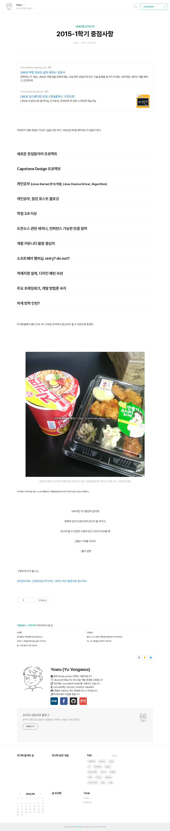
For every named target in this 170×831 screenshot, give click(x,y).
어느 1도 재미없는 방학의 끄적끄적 (99, 641)
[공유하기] (27, 600)
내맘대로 (21, 625)
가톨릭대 (91, 761)
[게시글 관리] (31, 600)
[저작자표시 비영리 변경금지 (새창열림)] (53, 600)
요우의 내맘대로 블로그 (36, 715)
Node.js (108, 777)
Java (111, 761)
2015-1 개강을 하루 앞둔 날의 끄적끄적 (31, 641)
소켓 (110, 783)
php (102, 783)
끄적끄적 (31, 625)
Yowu (19, 4)
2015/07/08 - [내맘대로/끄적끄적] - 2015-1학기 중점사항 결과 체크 (52, 581)
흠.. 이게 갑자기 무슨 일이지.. (27, 645)
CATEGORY (149, 7)
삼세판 (19, 632)
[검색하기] (135, 7)
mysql (107, 767)
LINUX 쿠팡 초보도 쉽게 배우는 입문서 (42, 72)
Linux (103, 772)
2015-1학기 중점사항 (85, 34)
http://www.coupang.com (33, 67)
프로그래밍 (92, 772)
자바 (90, 777)
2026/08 (30, 794)
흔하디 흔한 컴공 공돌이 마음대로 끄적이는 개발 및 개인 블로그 (51, 719)
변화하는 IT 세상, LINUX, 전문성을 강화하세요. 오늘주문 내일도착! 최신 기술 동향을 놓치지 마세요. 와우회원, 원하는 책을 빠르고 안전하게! (84, 78)
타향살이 (90, 632)
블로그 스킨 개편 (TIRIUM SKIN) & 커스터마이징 (104, 637)
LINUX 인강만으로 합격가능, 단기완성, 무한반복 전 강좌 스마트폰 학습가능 (58, 101)
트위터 (150, 657)
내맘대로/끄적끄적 (85, 26)
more (114, 755)
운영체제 (97, 767)
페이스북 (139, 657)
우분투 (112, 772)
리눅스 (98, 777)
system (102, 761)
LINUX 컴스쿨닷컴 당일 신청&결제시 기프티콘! (47, 96)
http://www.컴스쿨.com (31, 91)
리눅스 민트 (92, 783)
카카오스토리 (144, 657)
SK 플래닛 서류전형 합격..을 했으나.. (30, 637)
